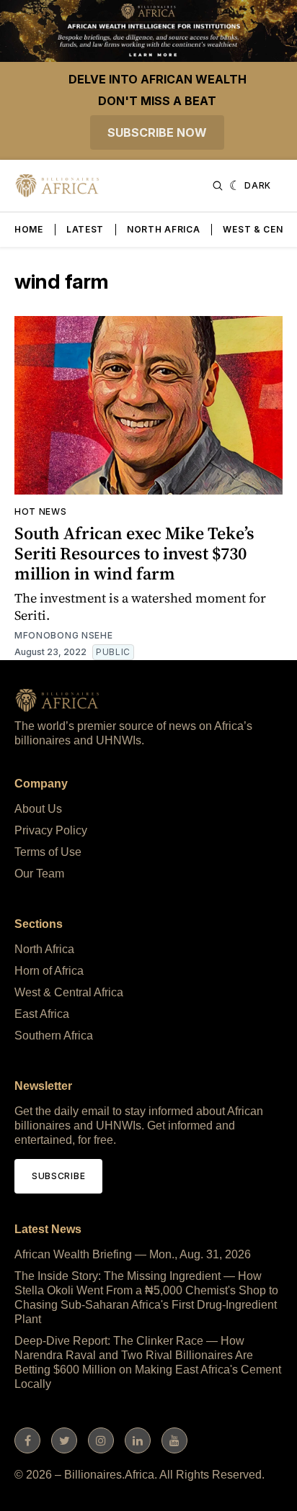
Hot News (40, 511)
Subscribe (58, 1176)
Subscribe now (157, 132)
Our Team (39, 873)
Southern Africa (53, 1035)
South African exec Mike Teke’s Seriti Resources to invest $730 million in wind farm (134, 553)
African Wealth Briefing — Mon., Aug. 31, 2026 (132, 1254)
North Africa (163, 229)
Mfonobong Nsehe (63, 635)
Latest (85, 229)
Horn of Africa (49, 971)
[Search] (217, 185)
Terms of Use (47, 852)
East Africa (41, 1014)
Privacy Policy (50, 830)
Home (28, 229)
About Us (38, 809)
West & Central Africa (68, 992)
